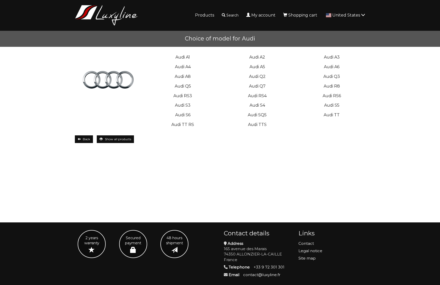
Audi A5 (257, 66)
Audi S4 (257, 105)
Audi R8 (332, 86)
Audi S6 (182, 114)
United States (346, 15)
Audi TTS (257, 124)
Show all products (118, 139)
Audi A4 (183, 66)
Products (204, 15)
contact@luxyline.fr (261, 274)
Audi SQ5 (257, 114)
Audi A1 (182, 57)
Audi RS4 (257, 95)
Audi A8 (183, 76)
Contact (306, 243)
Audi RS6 (332, 95)
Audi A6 (331, 66)
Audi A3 (332, 57)
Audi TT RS (182, 124)
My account (263, 15)
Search (232, 15)
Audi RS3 (182, 95)
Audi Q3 (331, 76)
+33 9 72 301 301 (269, 267)
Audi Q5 (183, 86)
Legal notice (310, 250)
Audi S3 (182, 105)
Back (86, 139)
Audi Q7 (257, 86)
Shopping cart (302, 15)
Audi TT (332, 114)
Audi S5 (331, 105)
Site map (307, 258)
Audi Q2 (257, 76)
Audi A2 (257, 57)
